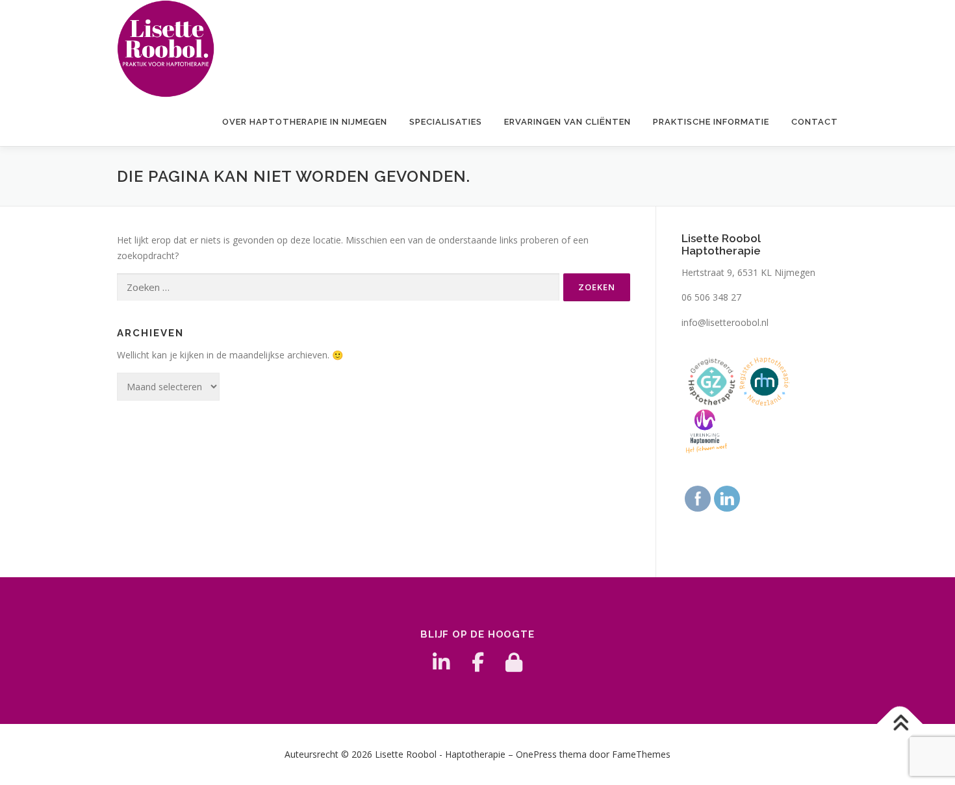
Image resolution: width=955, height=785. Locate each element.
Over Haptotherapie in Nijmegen (304, 122)
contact (814, 122)
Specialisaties (445, 122)
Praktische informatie (711, 122)
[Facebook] (477, 662)
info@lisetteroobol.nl (725, 322)
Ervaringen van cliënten (567, 122)
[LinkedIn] (441, 662)
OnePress (536, 754)
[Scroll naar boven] (900, 724)
